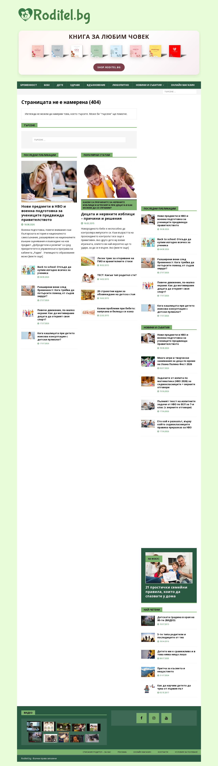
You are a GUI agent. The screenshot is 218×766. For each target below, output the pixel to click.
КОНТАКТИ (163, 752)
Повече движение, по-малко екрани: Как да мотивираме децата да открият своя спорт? (56, 314)
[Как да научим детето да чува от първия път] (148, 688)
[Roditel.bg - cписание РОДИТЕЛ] (59, 21)
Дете (60, 85)
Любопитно (120, 85)
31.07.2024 (164, 675)
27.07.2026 (44, 300)
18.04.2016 (164, 641)
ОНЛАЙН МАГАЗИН (182, 85)
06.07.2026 (164, 368)
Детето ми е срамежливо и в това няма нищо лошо (176, 653)
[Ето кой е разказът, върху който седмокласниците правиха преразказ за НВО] (148, 423)
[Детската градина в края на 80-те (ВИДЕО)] (148, 621)
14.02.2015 (104, 279)
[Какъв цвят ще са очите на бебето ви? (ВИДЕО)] (49, 726)
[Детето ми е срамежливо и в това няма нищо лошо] (148, 654)
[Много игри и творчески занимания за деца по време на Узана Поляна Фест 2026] (148, 361)
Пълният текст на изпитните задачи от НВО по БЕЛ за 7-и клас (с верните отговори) (176, 404)
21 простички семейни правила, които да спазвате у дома (166, 591)
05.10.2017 (164, 692)
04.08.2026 (44, 277)
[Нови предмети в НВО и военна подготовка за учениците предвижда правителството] (49, 182)
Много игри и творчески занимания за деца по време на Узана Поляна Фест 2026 (176, 361)
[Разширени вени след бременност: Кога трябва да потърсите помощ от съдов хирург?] (28, 290)
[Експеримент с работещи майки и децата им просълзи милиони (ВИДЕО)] (50, 738)
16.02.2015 (89, 223)
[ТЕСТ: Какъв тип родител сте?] (88, 278)
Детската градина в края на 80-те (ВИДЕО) (175, 619)
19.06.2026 (164, 391)
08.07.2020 (164, 658)
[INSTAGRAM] (154, 718)
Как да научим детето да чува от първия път (174, 687)
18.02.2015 (104, 265)
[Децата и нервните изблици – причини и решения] (109, 179)
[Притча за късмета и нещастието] (148, 672)
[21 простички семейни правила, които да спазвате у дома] (168, 567)
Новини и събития (149, 85)
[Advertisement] (166, 150)
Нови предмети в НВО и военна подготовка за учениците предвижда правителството (43, 213)
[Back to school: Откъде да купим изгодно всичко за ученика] (28, 269)
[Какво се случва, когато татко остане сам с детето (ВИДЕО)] (64, 737)
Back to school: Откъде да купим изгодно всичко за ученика (54, 270)
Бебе (47, 85)
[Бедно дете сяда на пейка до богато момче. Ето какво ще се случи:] (64, 727)
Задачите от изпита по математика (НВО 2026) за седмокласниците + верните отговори (176, 382)
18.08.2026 (29, 224)
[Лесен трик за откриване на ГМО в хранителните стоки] (88, 261)
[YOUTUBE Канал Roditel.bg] (166, 718)
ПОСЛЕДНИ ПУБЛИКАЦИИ (160, 208)
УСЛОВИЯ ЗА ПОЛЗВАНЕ (186, 752)
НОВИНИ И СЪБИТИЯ (156, 327)
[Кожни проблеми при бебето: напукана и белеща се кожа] (88, 311)
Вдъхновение (96, 85)
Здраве (75, 85)
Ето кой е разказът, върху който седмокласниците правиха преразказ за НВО (174, 424)
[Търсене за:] (180, 91)
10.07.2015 (164, 624)
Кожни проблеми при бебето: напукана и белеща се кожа (116, 310)
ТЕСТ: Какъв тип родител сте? (117, 275)
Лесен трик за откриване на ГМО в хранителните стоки (115, 260)
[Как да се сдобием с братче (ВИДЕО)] (34, 726)
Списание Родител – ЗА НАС (97, 752)
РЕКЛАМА (122, 752)
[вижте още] (35, 256)
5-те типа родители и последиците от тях (171, 636)
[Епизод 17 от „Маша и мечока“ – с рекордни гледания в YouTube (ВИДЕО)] (78, 727)
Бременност (28, 85)
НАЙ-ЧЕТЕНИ (152, 609)
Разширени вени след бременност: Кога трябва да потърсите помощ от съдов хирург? (55, 291)
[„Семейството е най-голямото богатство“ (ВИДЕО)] (93, 727)
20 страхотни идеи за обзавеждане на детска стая (116, 293)
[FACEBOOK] (141, 718)
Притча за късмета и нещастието (171, 670)
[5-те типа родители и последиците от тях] (148, 637)
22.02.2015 (104, 315)
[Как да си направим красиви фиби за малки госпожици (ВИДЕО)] (92, 738)
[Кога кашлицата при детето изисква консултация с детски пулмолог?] (28, 335)
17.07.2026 (44, 323)
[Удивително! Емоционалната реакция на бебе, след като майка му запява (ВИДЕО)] (77, 738)
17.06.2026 (164, 411)
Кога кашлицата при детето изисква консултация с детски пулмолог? (56, 336)
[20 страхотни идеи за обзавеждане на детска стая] (88, 295)
